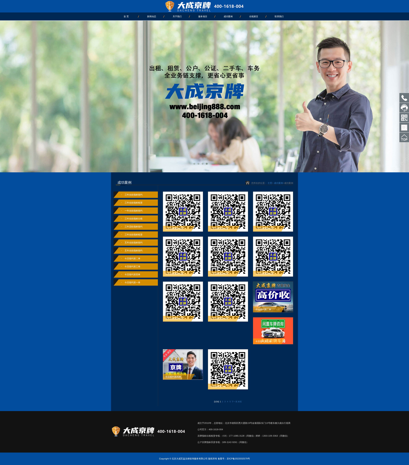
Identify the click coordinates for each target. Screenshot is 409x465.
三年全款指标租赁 (134, 202)
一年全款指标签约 (134, 210)
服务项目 (202, 16)
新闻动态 (151, 16)
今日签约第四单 (132, 274)
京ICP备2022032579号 (238, 458)
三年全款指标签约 (134, 194)
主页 (270, 183)
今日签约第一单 (132, 282)
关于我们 (177, 16)
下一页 (234, 402)
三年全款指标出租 (134, 218)
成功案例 (228, 16)
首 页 (126, 16)
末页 (240, 402)
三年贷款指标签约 (134, 226)
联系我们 (279, 16)
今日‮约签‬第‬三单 (132, 266)
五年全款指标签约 (134, 242)
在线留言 (253, 16)
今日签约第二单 (132, 258)
